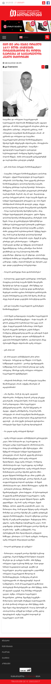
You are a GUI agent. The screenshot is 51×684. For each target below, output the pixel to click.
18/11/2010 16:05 (13, 63)
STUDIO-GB (30, 676)
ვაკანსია (5, 658)
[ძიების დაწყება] (47, 37)
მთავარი (5, 641)
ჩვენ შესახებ (7, 646)
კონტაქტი (6, 664)
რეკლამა (6, 652)
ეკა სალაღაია (11, 67)
